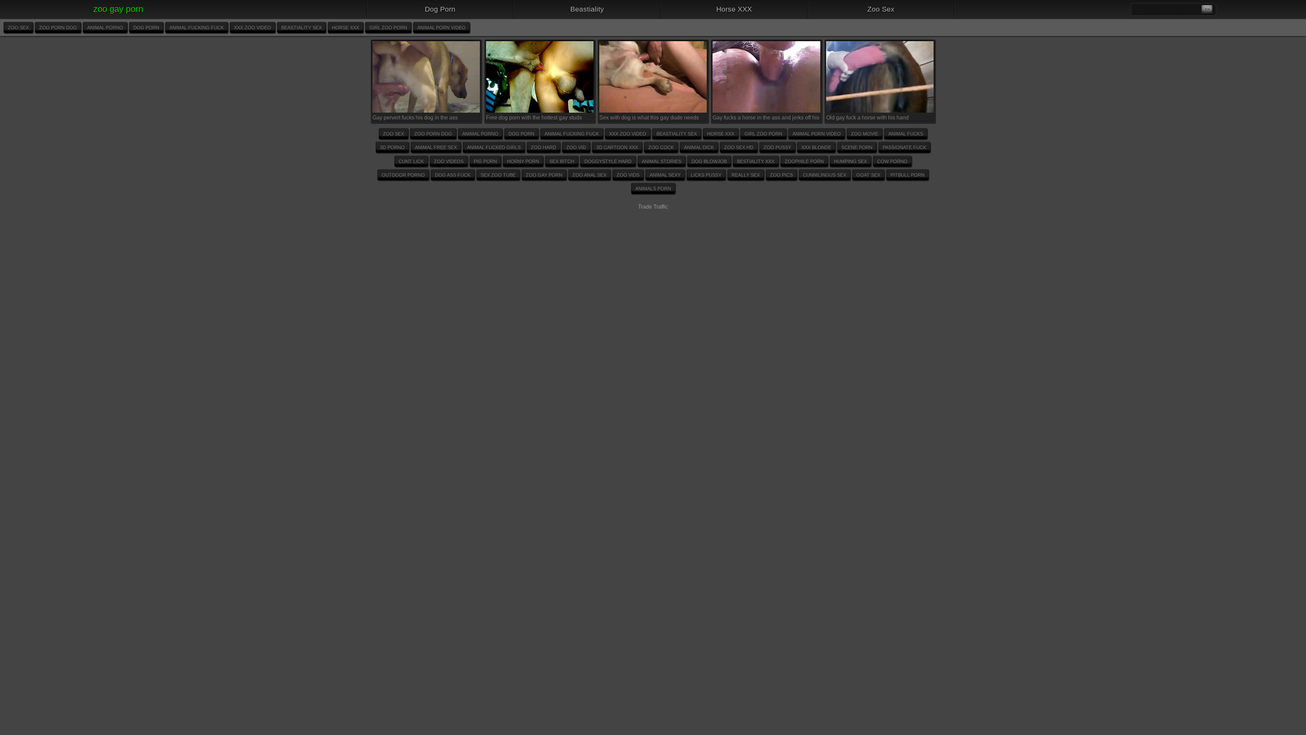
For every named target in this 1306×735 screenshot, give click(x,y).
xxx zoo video (252, 27)
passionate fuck (904, 147)
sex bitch (561, 161)
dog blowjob (709, 161)
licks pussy (706, 175)
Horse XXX (734, 9)
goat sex (868, 175)
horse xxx (345, 27)
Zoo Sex (880, 9)
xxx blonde (816, 147)
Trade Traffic (653, 207)
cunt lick (411, 161)
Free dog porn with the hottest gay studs (534, 117)
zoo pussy (777, 147)
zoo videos (449, 161)
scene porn (856, 147)
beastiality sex (301, 27)
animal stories (661, 161)
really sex (746, 175)
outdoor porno (403, 175)
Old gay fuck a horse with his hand (867, 117)
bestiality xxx (755, 161)
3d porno (392, 147)
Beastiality (587, 9)
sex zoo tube (498, 175)
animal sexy (665, 175)
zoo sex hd (738, 147)
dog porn (146, 27)
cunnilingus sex (824, 175)
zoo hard (543, 147)
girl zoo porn (388, 27)
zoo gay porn (544, 175)
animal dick (699, 147)
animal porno (105, 27)
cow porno (892, 161)
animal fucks (905, 133)
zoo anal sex (589, 175)
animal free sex (436, 147)
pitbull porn (907, 175)
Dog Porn (440, 9)
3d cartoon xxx (617, 147)
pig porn (485, 161)
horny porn (523, 161)
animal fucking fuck (196, 27)
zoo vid (576, 147)
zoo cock (661, 147)
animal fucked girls (494, 147)
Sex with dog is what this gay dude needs (649, 117)
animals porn (653, 188)
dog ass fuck (452, 175)
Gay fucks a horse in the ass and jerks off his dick (766, 119)
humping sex (850, 161)
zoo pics (781, 175)
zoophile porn (804, 161)
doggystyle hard (608, 161)
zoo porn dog (58, 27)
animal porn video (441, 27)
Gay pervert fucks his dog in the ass (415, 117)
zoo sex (18, 27)
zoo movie (864, 133)
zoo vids (628, 175)
